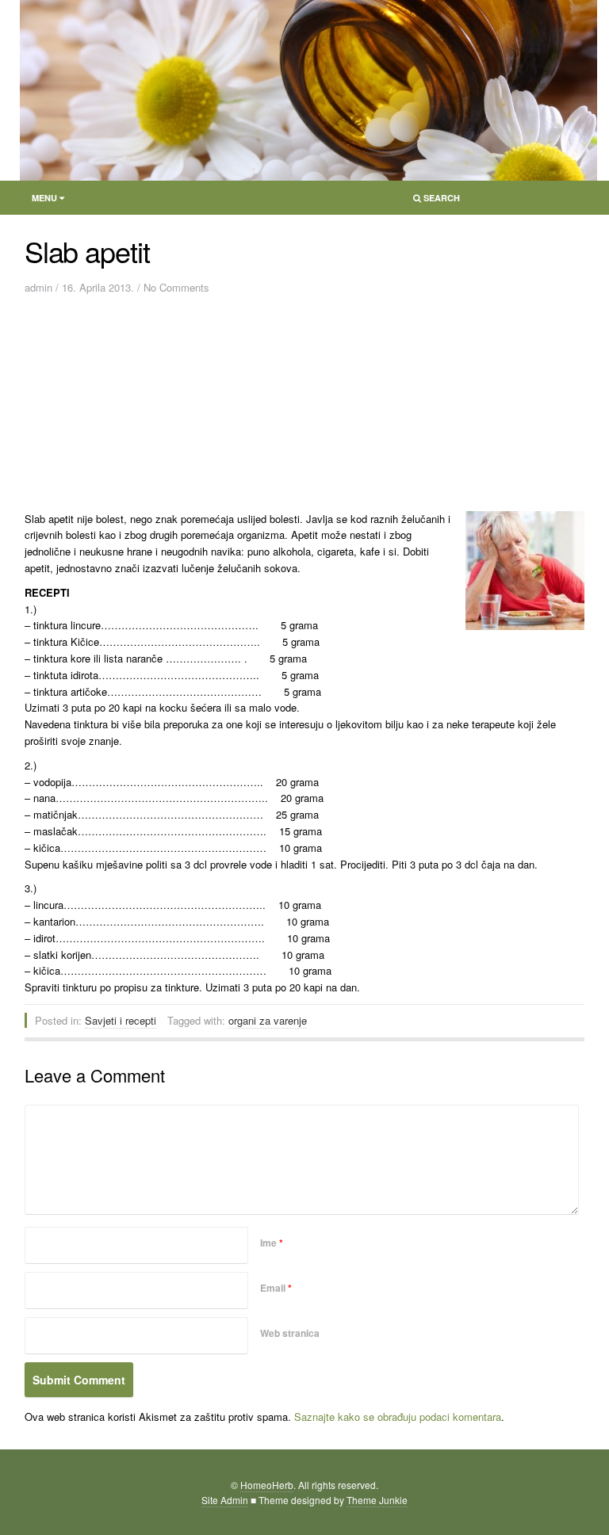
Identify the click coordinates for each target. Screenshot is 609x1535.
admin (38, 287)
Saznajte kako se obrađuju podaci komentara (397, 1416)
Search (432, 201)
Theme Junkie (377, 1499)
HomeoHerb (266, 1484)
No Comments (176, 287)
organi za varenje (267, 1020)
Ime (271, 1242)
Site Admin (224, 1499)
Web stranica (290, 1333)
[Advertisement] (184, 407)
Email (276, 1288)
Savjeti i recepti (120, 1020)
